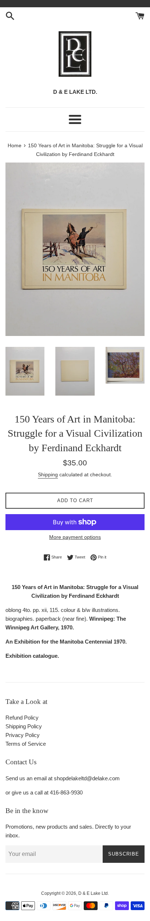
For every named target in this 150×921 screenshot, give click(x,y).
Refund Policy (22, 717)
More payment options (75, 537)
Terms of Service (25, 744)
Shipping (48, 474)
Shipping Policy (23, 726)
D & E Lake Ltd (93, 893)
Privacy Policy (22, 735)
